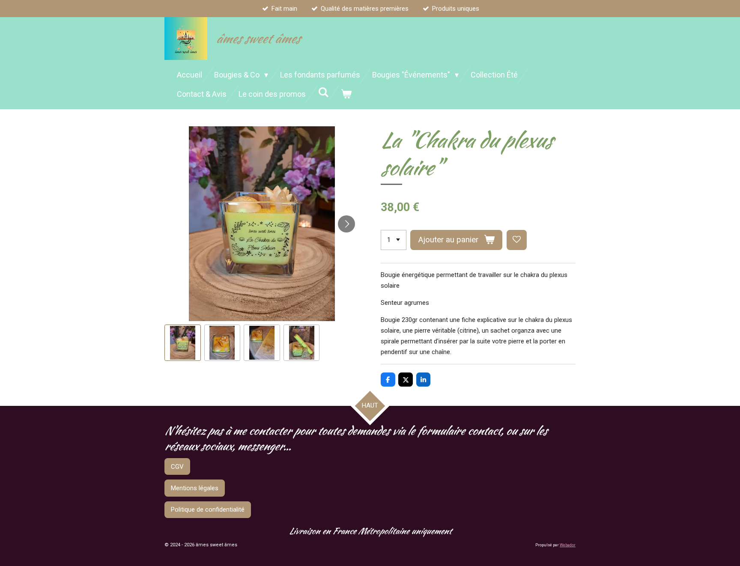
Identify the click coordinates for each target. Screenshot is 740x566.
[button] (182, 343)
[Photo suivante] (346, 223)
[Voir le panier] (345, 94)
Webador (568, 545)
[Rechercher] (323, 92)
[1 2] (393, 240)
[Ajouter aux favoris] (517, 240)
